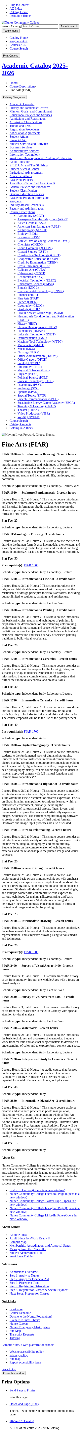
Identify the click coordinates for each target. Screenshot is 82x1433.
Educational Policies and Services (31, 115)
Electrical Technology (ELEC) (37, 280)
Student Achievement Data (26, 1252)
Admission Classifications (26, 122)
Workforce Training (22, 1256)
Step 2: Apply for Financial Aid (29, 1279)
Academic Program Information (29, 197)
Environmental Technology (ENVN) (41, 291)
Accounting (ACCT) (31, 215)
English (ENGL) (28, 287)
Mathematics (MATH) (31, 345)
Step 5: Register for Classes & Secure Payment (39, 1290)
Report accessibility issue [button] (25, 1362)
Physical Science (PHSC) (34, 370)
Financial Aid (18, 140)
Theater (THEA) (28, 410)
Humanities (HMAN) (31, 330)
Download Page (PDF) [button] (24, 1404)
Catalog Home (19, 12)
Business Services (21, 147)
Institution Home (20, 15)
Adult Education (20, 161)
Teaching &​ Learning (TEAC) (37, 406)
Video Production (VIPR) (34, 413)
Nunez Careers (19, 1323)
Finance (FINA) (28, 294)
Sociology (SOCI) (29, 388)
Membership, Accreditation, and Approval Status (40, 1245)
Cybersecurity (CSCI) (31, 273)
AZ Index (16, 8)
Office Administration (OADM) (38, 356)
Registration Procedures (24, 129)
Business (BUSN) (29, 237)
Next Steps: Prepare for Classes (29, 1293)
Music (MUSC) (27, 348)
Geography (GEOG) (31, 305)
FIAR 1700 (31, 731)
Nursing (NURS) (28, 352)
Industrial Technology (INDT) (37, 334)
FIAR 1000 (31, 565)
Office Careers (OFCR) (32, 359)
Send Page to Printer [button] (22, 1390)
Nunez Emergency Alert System (30, 1327)
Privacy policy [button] (19, 1355)
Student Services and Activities (29, 143)
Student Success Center (24, 169)
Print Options (10, 55)
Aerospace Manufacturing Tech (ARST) (43, 219)
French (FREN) (27, 302)
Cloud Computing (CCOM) (35, 248)
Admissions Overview (24, 1272)
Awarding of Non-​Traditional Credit (32, 183)
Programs (15, 201)
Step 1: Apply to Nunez (24, 1275)
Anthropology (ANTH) (32, 230)
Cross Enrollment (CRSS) (34, 266)
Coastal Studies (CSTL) (33, 251)
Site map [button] (15, 1358)
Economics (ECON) (30, 276)
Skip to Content (19, 5)
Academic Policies (21, 179)
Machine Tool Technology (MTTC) (40, 341)
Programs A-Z (18, 41)
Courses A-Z (18, 45)
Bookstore (16, 1309)
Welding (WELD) (29, 417)
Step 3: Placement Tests (24, 1282)
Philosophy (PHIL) (30, 366)
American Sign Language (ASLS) (39, 226)
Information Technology (25, 154)
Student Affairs (19, 136)
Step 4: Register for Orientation (29, 1286)
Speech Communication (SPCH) (38, 399)
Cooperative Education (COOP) (38, 259)
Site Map (15, 1331)
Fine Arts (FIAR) (28, 298)
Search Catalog (11, 26)
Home (13, 83)
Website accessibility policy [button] (27, 1351)
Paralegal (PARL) (29, 363)
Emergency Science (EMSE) (36, 284)
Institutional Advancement (26, 172)
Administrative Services (24, 151)
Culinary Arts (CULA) (32, 269)
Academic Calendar (22, 104)
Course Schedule (20, 1313)
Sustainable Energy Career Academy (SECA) (46, 402)
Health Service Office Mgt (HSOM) (40, 312)
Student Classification (23, 190)
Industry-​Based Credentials (27, 205)
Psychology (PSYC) (30, 384)
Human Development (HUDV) (37, 327)
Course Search (19, 48)
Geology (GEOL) (29, 309)
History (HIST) (27, 323)
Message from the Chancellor (28, 1249)
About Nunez (18, 1234)
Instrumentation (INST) (32, 338)
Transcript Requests (22, 1334)
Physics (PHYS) (28, 374)
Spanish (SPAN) (28, 392)
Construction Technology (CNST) (39, 255)
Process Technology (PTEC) (36, 381)
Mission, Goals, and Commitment (31, 111)
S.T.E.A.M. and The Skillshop (29, 165)
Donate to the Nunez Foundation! (31, 1316)
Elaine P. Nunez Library (25, 1320)
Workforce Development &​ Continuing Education (41, 158)
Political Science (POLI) (33, 377)
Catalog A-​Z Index (21, 428)
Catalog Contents (20, 424)
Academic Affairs (21, 176)
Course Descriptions (22, 86)
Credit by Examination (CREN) (38, 262)
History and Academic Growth (29, 107)
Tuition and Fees (20, 125)
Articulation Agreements (25, 133)
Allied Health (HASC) (32, 223)
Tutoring (15, 1338)
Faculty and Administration (27, 208)
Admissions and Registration (28, 118)
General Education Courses (27, 194)
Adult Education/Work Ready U (30, 1238)
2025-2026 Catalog (22, 1421)
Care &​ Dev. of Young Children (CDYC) (43, 241)
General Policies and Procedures (30, 187)
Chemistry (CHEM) (30, 244)
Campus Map (18, 1242)
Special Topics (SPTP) (32, 395)
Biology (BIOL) (28, 233)
